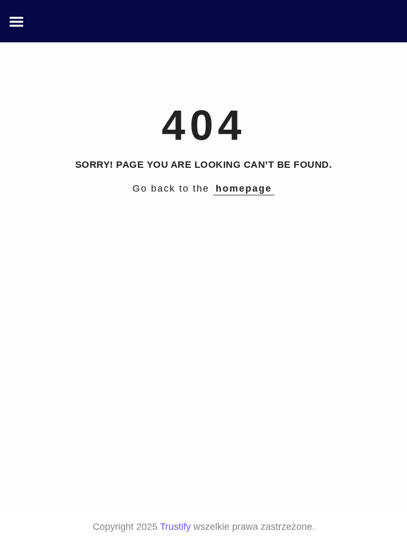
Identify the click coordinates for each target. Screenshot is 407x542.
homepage (244, 188)
